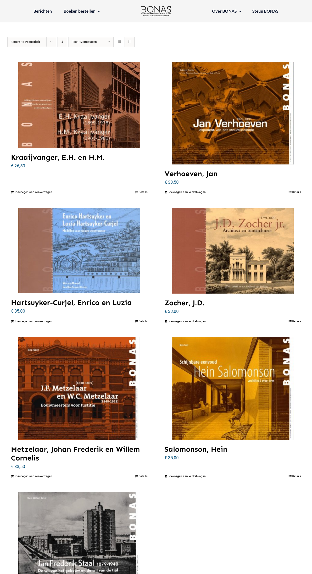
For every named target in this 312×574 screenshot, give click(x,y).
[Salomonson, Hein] (233, 388)
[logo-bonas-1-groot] (156, 8)
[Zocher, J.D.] (233, 251)
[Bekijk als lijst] (129, 42)
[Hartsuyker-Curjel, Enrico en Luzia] (79, 250)
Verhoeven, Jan (191, 173)
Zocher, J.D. (184, 302)
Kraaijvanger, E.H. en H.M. (57, 157)
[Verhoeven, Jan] (233, 113)
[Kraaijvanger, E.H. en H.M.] (79, 105)
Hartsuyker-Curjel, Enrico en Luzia (71, 302)
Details (142, 192)
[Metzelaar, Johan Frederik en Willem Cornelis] (79, 388)
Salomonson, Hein (196, 449)
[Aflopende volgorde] (62, 42)
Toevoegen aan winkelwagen (33, 192)
